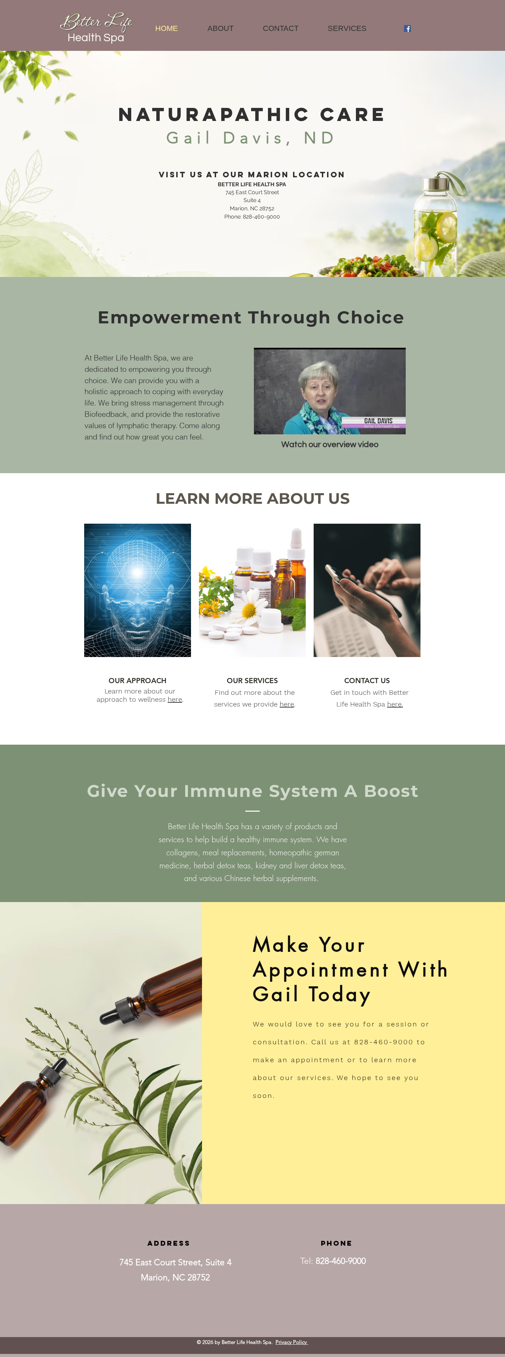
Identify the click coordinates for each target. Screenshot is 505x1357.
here (175, 699)
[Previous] (37, 170)
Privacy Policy (292, 1342)
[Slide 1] (252, 272)
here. (395, 704)
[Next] (467, 170)
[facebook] (407, 28)
